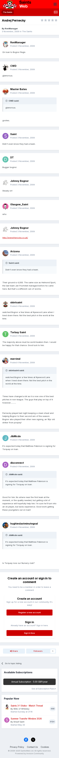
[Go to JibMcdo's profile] (5, 438)
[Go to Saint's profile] (5, 136)
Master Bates (18, 89)
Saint (13, 134)
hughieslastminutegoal (24, 523)
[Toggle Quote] (6, 101)
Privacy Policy (17, 747)
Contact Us (32, 747)
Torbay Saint (18, 332)
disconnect (17, 462)
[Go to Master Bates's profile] (5, 91)
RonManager (11, 28)
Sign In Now (29, 633)
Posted (22, 46)
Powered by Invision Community (29, 753)
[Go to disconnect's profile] (5, 465)
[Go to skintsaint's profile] (5, 304)
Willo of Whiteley (21, 709)
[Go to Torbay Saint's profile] (5, 334)
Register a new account (29, 612)
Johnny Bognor (19, 180)
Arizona (15, 251)
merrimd (15, 358)
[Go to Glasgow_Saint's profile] (5, 206)
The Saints (27, 31)
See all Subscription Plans (43, 689)
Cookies (45, 747)
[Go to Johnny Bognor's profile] (5, 183)
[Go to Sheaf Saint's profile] (6, 720)
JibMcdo (15, 436)
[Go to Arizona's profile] (5, 253)
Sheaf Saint (18, 722)
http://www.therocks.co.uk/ (15, 237)
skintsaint (16, 302)
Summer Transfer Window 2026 (26, 718)
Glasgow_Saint (19, 204)
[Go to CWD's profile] (5, 68)
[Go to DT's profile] (5, 159)
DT (12, 157)
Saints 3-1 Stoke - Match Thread (27, 705)
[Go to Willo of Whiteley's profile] (6, 707)
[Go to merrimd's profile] (5, 361)
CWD (13, 65)
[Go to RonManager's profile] (5, 44)
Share (15, 651)
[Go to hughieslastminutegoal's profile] (5, 525)
